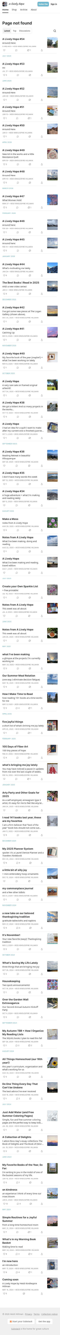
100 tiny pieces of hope (14, 750)
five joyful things (12, 721)
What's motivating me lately (16, 268)
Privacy (28, 1314)
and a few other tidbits (13, 892)
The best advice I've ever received (19, 1091)
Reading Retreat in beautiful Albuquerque (16, 457)
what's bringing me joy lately (20, 764)
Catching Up (8, 332)
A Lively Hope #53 (13, 63)
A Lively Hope (10, 381)
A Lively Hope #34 (13, 491)
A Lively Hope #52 (13, 88)
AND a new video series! (14, 286)
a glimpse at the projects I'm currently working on (21, 660)
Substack (15, 1328)
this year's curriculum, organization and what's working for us (22, 1068)
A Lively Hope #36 (13, 451)
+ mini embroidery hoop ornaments (20, 873)
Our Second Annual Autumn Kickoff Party (20, 1008)
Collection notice (49, 1314)
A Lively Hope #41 (13, 328)
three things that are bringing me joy (20, 966)
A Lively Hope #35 (13, 472)
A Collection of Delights (16, 1137)
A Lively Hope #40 (13, 353)
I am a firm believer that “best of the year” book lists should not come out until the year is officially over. (20, 826)
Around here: (9, 224)
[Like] (4, 50)
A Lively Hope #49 (13, 150)
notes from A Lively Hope (15, 522)
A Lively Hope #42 (13, 307)
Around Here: (9, 42)
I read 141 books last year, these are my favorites (21, 819)
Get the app (44, 1321)
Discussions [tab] (24, 31)
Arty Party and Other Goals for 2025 (20, 794)
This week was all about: (14, 608)
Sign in (54, 4)
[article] (30, 44)
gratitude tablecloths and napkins (19, 920)
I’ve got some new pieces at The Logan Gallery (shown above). (21, 313)
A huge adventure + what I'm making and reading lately (21, 496)
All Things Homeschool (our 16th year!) (22, 1061)
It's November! (11, 935)
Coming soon (10, 1279)
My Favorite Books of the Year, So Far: (22, 1166)
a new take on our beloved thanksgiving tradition (18, 915)
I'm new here (10, 1261)
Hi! (3, 67)
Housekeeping (11, 981)
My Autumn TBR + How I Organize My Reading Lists (23, 1032)
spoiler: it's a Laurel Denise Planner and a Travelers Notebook (23, 854)
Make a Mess (10, 519)
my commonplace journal (17, 888)
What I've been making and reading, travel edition (20, 564)
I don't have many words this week (19, 476)
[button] (5, 9)
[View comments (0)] (16, 50)
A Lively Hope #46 (13, 221)
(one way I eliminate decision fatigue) (21, 679)
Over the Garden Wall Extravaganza (15, 1001)
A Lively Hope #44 (13, 264)
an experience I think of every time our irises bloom (21, 1195)
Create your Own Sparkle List (20, 586)
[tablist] (17, 31)
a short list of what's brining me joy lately (23, 725)
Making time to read (12, 1246)
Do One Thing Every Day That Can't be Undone (20, 1085)
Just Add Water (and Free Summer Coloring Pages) (18, 1114)
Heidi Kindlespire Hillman (24, 46)
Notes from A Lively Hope (17, 537)
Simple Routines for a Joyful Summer (19, 1219)
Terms (37, 1314)
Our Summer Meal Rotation (18, 675)
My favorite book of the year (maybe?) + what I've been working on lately (22, 359)
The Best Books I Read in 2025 (20, 282)
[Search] (55, 31)
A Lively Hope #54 (13, 39)
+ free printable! (10, 590)
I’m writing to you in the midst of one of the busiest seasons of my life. (22, 1174)
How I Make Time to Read (17, 694)
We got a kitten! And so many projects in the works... (22, 408)
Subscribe (43, 4)
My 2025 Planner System (17, 848)
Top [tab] (14, 31)
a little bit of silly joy (14, 870)
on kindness (9, 1189)
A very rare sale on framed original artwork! (19, 387)
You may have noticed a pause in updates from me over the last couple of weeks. (23, 770)
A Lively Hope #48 (13, 171)
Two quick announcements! (16, 985)
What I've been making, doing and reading (19, 543)
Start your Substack (22, 1321)
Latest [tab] (7, 31)
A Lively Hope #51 (13, 107)
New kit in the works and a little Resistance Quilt (18, 155)
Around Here (8, 92)
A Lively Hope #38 (13, 402)
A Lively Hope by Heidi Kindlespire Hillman (19, 1285)
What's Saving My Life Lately (20, 962)
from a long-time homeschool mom (20, 1224)
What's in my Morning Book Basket (19, 1241)
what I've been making (16, 654)
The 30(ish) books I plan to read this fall (22, 1038)
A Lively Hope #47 (13, 196)
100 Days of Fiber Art (15, 746)
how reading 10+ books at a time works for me (22, 699)
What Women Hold (11, 200)
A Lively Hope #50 (13, 125)
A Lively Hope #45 (13, 239)
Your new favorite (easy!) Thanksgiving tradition (21, 940)
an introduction (10, 1265)
